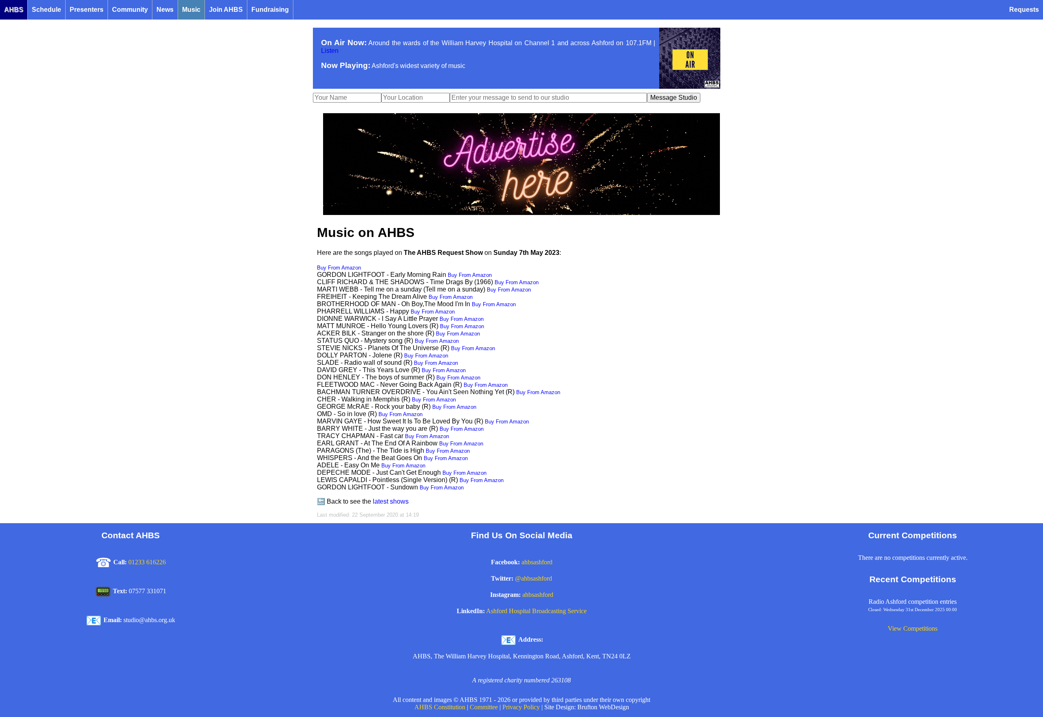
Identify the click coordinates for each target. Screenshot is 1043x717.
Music (191, 9)
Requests (1024, 9)
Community (130, 9)
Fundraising (270, 9)
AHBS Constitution (439, 707)
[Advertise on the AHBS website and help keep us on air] (521, 212)
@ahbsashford (533, 578)
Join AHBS (226, 9)
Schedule (46, 9)
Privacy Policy (521, 707)
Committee (484, 707)
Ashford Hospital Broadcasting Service (536, 610)
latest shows (391, 501)
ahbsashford (537, 562)
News (165, 9)
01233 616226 (147, 562)
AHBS (13, 9)
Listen (330, 50)
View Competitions (912, 628)
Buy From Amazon (339, 268)
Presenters (86, 9)
